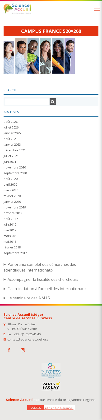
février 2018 (12, 247)
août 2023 (11, 139)
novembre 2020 (15, 167)
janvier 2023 (12, 144)
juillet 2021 (11, 156)
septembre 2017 (15, 253)
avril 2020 (10, 184)
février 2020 (12, 196)
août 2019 (11, 219)
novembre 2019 (15, 207)
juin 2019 (10, 224)
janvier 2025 (12, 133)
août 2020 (11, 179)
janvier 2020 (12, 201)
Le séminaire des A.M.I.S (29, 298)
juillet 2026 (11, 127)
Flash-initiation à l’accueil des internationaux (47, 288)
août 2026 (11, 121)
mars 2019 (11, 236)
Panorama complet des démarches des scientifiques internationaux (40, 267)
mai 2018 (10, 241)
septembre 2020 (15, 173)
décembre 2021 (15, 150)
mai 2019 (10, 230)
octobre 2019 (13, 213)
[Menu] (97, 9)
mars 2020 (11, 190)
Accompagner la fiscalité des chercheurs (43, 279)
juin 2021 (10, 161)
